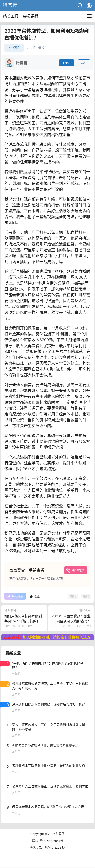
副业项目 (14, 48)
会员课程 (30, 16)
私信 (84, 63)
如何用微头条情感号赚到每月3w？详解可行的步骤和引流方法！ (23, 621)
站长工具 (11, 16)
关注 (68, 63)
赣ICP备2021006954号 (47, 841)
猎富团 (60, 834)
